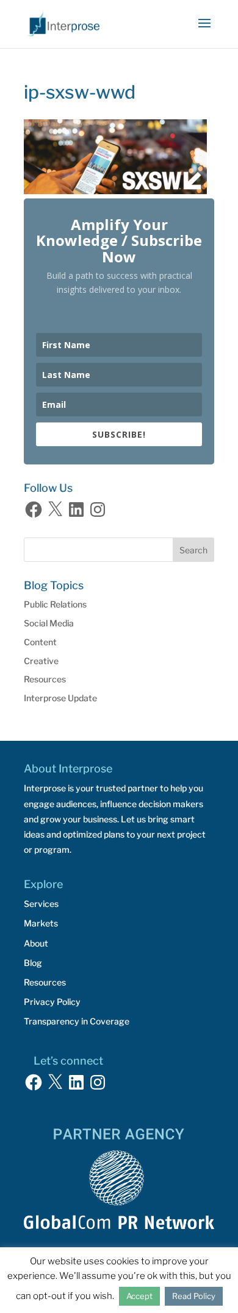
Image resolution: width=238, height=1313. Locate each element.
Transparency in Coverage (76, 1021)
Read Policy (193, 1296)
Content (40, 642)
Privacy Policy (52, 1001)
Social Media (49, 623)
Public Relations (55, 604)
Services (41, 903)
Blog (33, 963)
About (36, 943)
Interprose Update (60, 698)
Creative (41, 661)
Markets (41, 923)
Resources (45, 679)
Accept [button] (139, 1296)
